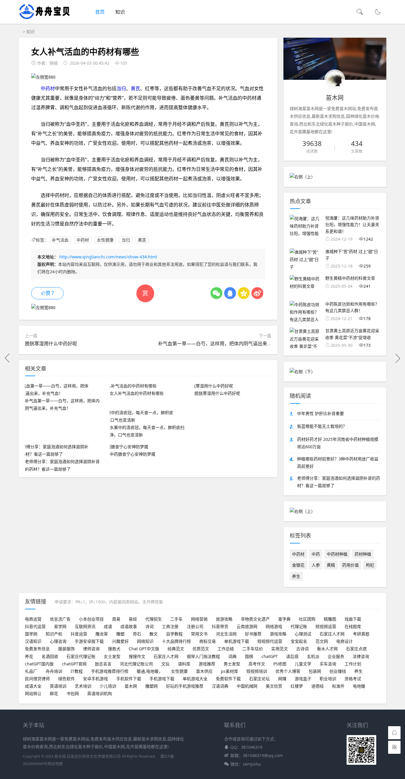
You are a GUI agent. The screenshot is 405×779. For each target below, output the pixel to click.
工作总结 (225, 648)
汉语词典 (220, 686)
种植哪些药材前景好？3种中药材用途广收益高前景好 (337, 462)
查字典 (284, 619)
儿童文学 (303, 664)
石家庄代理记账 (80, 656)
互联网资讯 (85, 626)
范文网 (321, 641)
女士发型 (112, 656)
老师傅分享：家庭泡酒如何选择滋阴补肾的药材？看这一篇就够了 (338, 481)
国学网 (31, 634)
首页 (100, 12)
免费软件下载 (228, 678)
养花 (29, 656)
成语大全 (33, 686)
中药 (316, 554)
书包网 (72, 693)
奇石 (137, 634)
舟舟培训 (54, 671)
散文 (153, 634)
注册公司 (195, 626)
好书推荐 (253, 634)
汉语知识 (33, 641)
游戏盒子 (303, 678)
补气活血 (60, 240)
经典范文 (176, 648)
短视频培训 (256, 671)
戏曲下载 (353, 619)
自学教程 (174, 634)
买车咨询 (328, 664)
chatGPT (270, 656)
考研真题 (361, 634)
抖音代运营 (35, 626)
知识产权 (54, 634)
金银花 (298, 565)
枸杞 (370, 565)
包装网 (315, 671)
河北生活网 (226, 634)
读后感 (292, 656)
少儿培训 (108, 686)
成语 (108, 626)
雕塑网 (151, 686)
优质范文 (200, 648)
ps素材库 (229, 671)
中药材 (48, 88)
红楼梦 (297, 686)
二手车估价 (252, 648)
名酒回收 (50, 656)
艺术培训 (83, 686)
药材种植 (363, 554)
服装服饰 (66, 648)
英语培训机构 (99, 693)
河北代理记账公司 (136, 664)
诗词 (149, 626)
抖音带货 (220, 626)
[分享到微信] (216, 293)
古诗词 (302, 648)
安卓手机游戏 (95, 678)
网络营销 (199, 619)
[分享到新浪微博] (257, 293)
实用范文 (279, 648)
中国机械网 (247, 686)
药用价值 (350, 565)
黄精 (331, 565)
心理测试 (303, 634)
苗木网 (131, 686)
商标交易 (207, 641)
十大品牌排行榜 (176, 641)
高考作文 (256, 664)
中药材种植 (337, 554)
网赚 (282, 678)
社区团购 (307, 619)
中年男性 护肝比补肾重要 (320, 413)
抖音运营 (79, 634)
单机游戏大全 (195, 678)
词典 (232, 656)
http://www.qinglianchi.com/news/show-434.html (108, 257)
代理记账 (299, 626)
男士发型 (232, 664)
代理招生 (153, 619)
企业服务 (336, 656)
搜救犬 (114, 648)
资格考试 (353, 678)
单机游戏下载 (236, 641)
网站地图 (55, 763)
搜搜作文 (137, 656)
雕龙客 (101, 634)
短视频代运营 (269, 641)
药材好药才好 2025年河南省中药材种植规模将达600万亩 (337, 442)
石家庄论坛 (259, 678)
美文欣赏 (274, 686)
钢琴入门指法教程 (203, 656)
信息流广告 (60, 619)
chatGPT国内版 (39, 664)
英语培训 (58, 686)
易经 (133, 619)
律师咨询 (91, 648)
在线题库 (353, 626)
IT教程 (77, 671)
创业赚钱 (337, 671)
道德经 (317, 686)
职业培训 (328, 678)
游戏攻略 (278, 634)
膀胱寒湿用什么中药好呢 (51, 343)
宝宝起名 (299, 641)
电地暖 (359, 686)
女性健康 (105, 240)
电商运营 (33, 619)
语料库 (184, 664)
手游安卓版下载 (89, 641)
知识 (120, 12)
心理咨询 (58, 641)
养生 (296, 576)
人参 (316, 565)
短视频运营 (325, 626)
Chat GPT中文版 (144, 648)
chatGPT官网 (74, 664)
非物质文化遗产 (255, 619)
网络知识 (145, 641)
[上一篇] (7, 358)
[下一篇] (397, 358)
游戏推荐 (207, 664)
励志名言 (103, 664)
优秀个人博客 (287, 671)
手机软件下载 (128, 678)
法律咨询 (361, 656)
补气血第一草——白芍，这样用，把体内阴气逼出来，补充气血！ (227, 343)
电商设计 (344, 641)
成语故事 (128, 626)
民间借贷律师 (37, 678)
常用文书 (199, 634)
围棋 (249, 656)
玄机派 (313, 656)
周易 (116, 619)
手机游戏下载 (161, 678)
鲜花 (54, 693)
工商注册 (170, 626)
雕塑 (120, 634)
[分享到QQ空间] (244, 293)
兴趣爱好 (120, 641)
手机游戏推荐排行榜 (109, 671)
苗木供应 (204, 671)
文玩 (165, 664)
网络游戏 (274, 626)
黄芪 (135, 88)
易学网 (60, 626)
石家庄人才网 (332, 634)
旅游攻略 (224, 619)
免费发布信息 (37, 648)
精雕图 (330, 619)
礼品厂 (31, 671)
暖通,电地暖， (150, 671)
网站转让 (33, 693)
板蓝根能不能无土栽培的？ (322, 426)
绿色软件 (66, 678)
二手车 (176, 619)
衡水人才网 (327, 648)
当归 (121, 88)
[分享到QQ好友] (230, 293)
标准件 (338, 686)
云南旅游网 (247, 626)
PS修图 (279, 664)
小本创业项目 (91, 619)
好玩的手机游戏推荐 (184, 686)
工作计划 (353, 664)
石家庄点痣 (356, 648)
